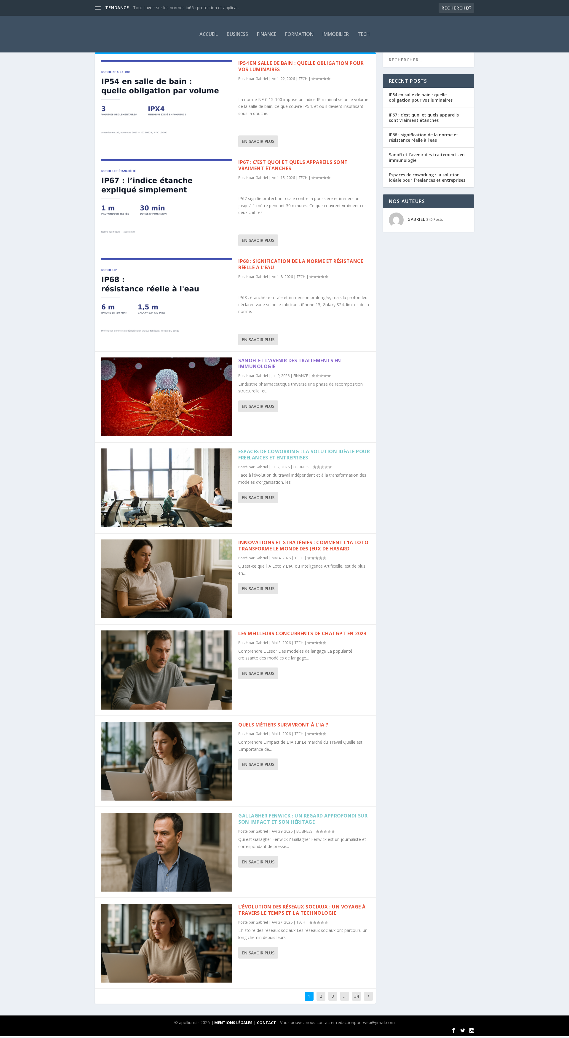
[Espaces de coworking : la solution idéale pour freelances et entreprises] (166, 487)
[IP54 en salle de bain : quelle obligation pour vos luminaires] (166, 99)
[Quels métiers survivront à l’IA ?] (166, 761)
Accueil (208, 34)
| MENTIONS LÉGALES (231, 1022)
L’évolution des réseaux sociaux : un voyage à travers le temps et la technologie (302, 909)
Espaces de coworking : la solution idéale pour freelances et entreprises (304, 454)
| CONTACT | (267, 1022)
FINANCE (266, 34)
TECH (364, 34)
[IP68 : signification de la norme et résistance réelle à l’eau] (166, 297)
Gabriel (261, 78)
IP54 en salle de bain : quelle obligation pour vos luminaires (301, 66)
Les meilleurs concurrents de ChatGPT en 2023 (302, 633)
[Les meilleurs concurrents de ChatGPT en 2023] (166, 669)
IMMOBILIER (335, 34)
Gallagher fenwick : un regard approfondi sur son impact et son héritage (302, 818)
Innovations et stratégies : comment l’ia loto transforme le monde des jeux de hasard (303, 545)
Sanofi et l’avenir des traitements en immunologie (289, 363)
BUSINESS (237, 34)
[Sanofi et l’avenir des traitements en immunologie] (166, 396)
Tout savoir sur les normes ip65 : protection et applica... (186, 7)
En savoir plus (258, 141)
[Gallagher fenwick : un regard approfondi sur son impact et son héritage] (166, 852)
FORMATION (299, 34)
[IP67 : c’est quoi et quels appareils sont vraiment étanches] (166, 198)
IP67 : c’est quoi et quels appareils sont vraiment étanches (293, 165)
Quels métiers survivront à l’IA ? (283, 724)
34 (356, 996)
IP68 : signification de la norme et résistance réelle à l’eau (300, 264)
